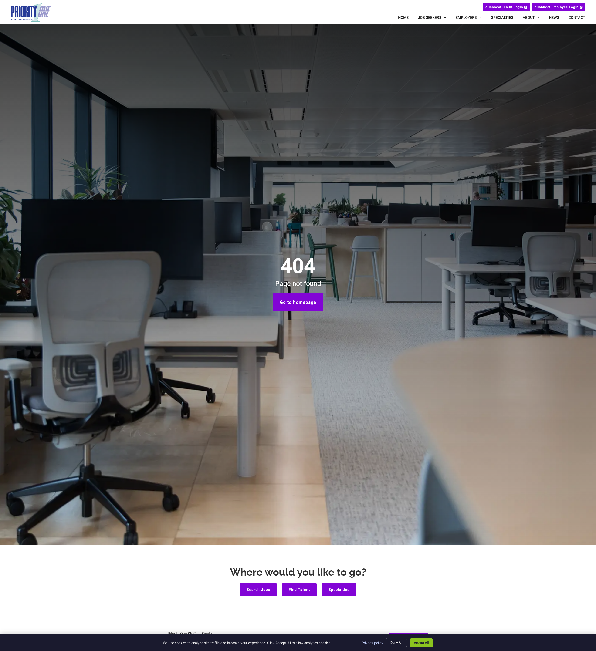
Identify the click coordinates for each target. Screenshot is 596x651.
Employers (466, 17)
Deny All (396, 642)
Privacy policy (372, 643)
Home (403, 17)
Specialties (502, 17)
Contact (577, 17)
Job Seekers (429, 17)
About (529, 17)
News (554, 17)
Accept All (421, 642)
